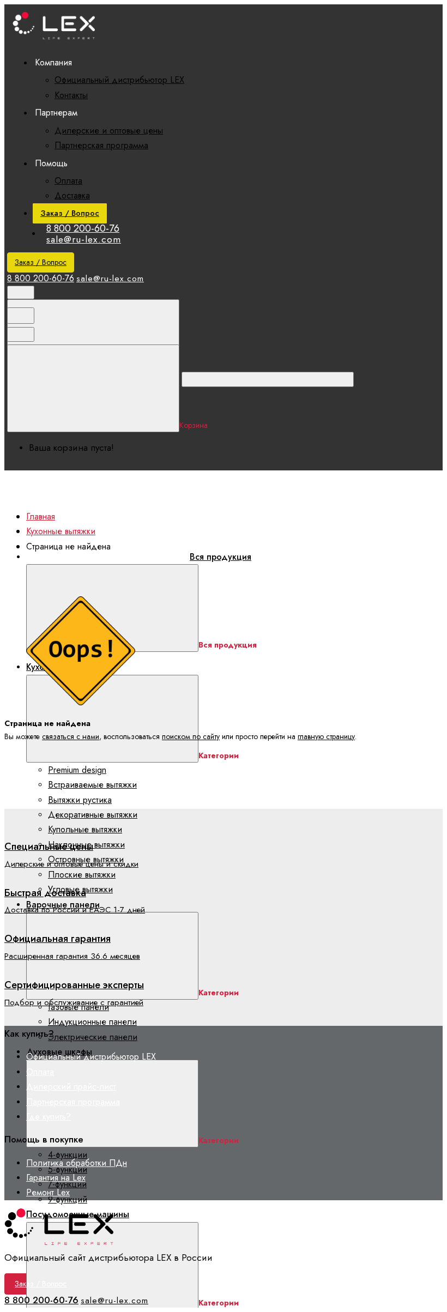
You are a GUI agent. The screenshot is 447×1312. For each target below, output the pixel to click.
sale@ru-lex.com (83, 239)
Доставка (72, 195)
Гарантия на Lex (56, 1177)
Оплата (68, 180)
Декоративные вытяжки (92, 814)
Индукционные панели (92, 1021)
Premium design (77, 770)
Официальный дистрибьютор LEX (119, 80)
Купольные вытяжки (85, 829)
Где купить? (48, 1116)
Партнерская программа (101, 145)
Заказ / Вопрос (69, 213)
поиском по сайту (191, 736)
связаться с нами (70, 736)
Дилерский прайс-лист (71, 1086)
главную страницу (326, 736)
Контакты (71, 95)
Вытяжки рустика (80, 800)
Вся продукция (220, 557)
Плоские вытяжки (82, 874)
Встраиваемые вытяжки (92, 784)
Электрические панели (92, 1037)
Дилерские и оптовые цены (109, 130)
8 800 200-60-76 (82, 228)
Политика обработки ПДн (76, 1163)
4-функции (67, 1154)
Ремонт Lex (48, 1192)
